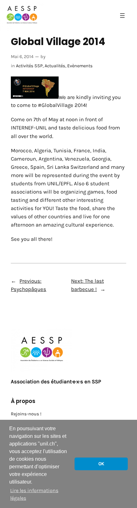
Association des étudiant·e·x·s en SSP (56, 382)
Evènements (80, 66)
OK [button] (101, 463)
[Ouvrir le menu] (122, 15)
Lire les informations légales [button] (34, 494)
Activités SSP (29, 66)
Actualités (55, 66)
